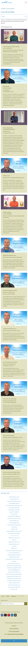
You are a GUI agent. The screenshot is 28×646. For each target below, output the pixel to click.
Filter (3, 16)
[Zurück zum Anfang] (14, 640)
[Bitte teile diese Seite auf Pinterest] (8, 615)
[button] (25, 603)
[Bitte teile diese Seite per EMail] (15, 615)
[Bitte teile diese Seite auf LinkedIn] (12, 615)
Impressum (14, 625)
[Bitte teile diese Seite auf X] (5, 615)
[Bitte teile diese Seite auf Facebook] (2, 615)
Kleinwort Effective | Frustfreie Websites (15, 634)
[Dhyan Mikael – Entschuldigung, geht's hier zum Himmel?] (6, 2)
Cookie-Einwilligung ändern (14, 631)
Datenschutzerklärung (14, 628)
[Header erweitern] (26, 2)
